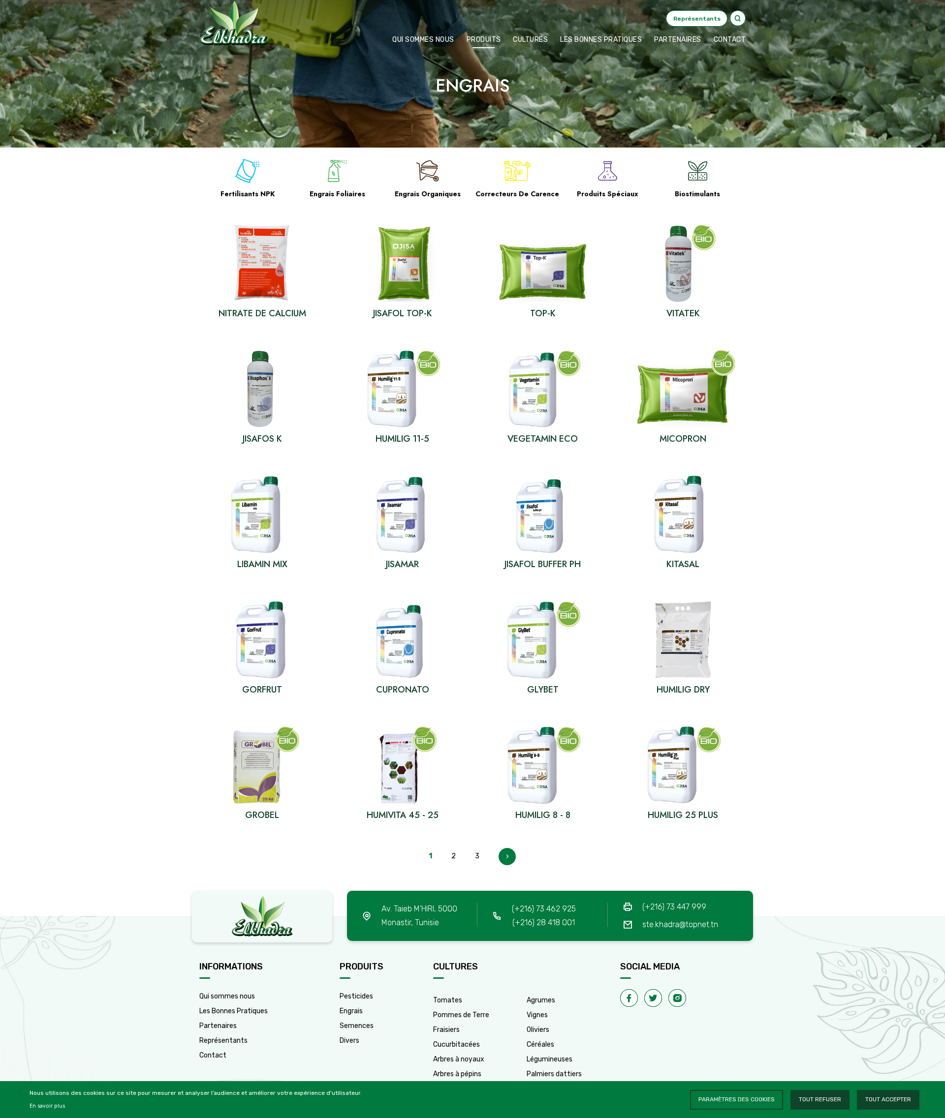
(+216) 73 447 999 (674, 906)
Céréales (540, 1044)
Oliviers (538, 1030)
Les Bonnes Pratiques (233, 1011)
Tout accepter (888, 1099)
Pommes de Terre (461, 1015)
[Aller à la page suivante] (507, 856)
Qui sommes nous (423, 39)
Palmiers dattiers (554, 1074)
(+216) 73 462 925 (544, 908)
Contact (212, 1055)
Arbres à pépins (457, 1074)
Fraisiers (446, 1030)
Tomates (447, 1000)
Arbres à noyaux (458, 1059)
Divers (349, 1040)
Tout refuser (820, 1099)
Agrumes (541, 1000)
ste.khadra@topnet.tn (680, 924)
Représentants (223, 1040)
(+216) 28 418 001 (543, 922)
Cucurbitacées (456, 1044)
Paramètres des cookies (736, 1099)
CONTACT (730, 39)
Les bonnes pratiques (601, 39)
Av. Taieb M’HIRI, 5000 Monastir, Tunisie (419, 915)
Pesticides (356, 996)
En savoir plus (47, 1106)
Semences (357, 1026)
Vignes (537, 1015)
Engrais (351, 1011)
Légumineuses (549, 1059)
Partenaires (677, 39)
